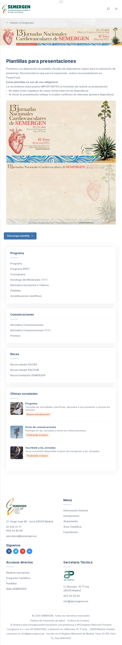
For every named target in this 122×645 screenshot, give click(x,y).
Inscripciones (71, 515)
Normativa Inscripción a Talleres (29, 285)
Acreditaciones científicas (25, 296)
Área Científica (72, 526)
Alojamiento (70, 521)
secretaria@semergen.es (21, 536)
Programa (16, 263)
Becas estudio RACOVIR (24, 369)
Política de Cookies (78, 620)
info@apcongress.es (75, 601)
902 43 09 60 (71, 595)
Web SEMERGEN (16, 588)
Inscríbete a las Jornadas (40, 447)
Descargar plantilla (18, 235)
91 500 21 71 (13, 526)
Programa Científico (18, 578)
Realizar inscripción (18, 572)
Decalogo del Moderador (29, 279)
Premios (15, 335)
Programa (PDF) (19, 268)
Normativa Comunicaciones (26, 324)
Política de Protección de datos (47, 620)
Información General (75, 510)
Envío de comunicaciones (40, 427)
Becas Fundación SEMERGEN (27, 375)
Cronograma (17, 274)
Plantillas (15, 290)
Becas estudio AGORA (23, 364)
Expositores (70, 532)
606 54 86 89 (14, 530)
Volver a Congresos (22, 22)
